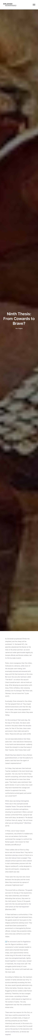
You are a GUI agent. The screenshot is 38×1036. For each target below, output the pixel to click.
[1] (6, 941)
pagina (20, 328)
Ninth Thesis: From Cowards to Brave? (19, 318)
